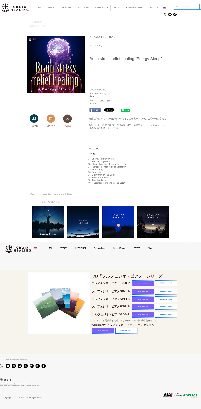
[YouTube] (170, 14)
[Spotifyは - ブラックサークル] (20, 366)
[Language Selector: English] (167, 8)
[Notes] (34, 118)
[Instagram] (37, 366)
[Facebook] (175, 14)
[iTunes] (14, 366)
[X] (165, 14)
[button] (101, 8)
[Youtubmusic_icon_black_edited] (32, 366)
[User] (67, 119)
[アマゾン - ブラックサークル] (26, 366)
